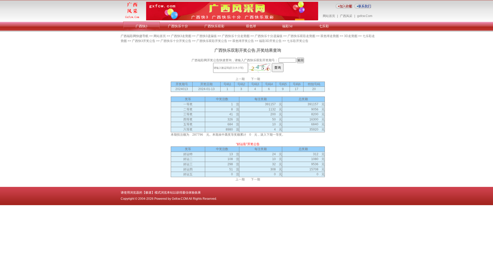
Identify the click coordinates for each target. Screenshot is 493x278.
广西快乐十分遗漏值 (268, 36)
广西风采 (346, 16)
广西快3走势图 (181, 36)
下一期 (255, 79)
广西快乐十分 (178, 26)
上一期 (240, 79)
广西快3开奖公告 (143, 41)
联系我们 (363, 6)
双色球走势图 (329, 36)
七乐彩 (324, 26)
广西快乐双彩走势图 (301, 36)
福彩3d (287, 26)
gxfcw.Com (364, 16)
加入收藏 (344, 6)
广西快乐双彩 (214, 26)
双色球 (251, 26)
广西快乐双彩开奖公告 (211, 41)
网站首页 (329, 16)
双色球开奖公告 (243, 41)
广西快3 (141, 26)
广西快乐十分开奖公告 (175, 41)
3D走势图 (350, 36)
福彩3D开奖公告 (270, 41)
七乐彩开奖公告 (297, 41)
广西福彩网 (199, 60)
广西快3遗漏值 (206, 36)
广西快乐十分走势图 (236, 36)
